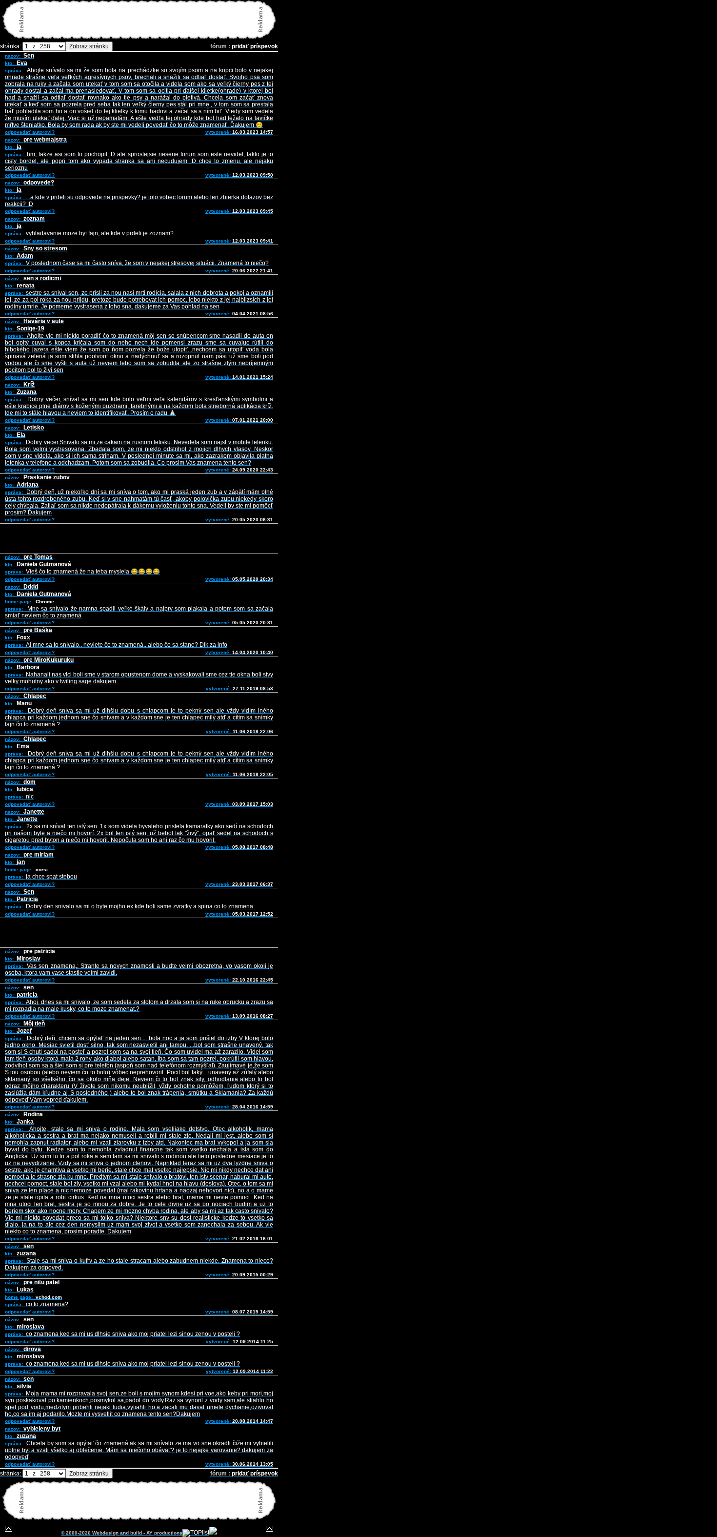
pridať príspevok (255, 46)
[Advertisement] (141, 19)
